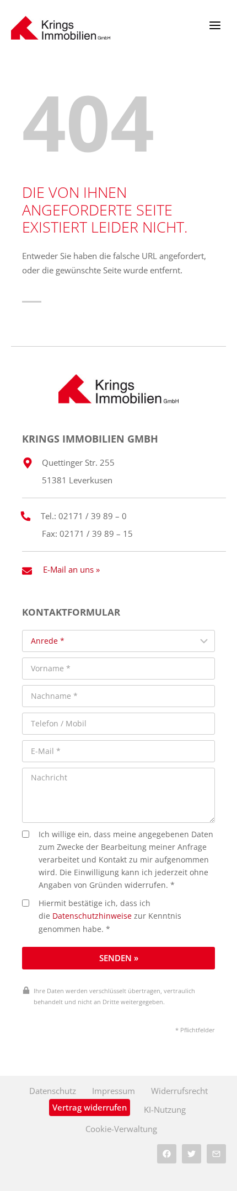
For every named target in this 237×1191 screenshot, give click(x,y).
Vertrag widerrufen (89, 1107)
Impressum (113, 1090)
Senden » (118, 957)
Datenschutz (52, 1090)
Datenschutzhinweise (92, 916)
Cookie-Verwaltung (121, 1128)
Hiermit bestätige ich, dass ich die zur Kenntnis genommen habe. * (110, 916)
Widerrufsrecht (179, 1090)
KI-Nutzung (165, 1109)
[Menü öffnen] (214, 25)
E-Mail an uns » (71, 569)
